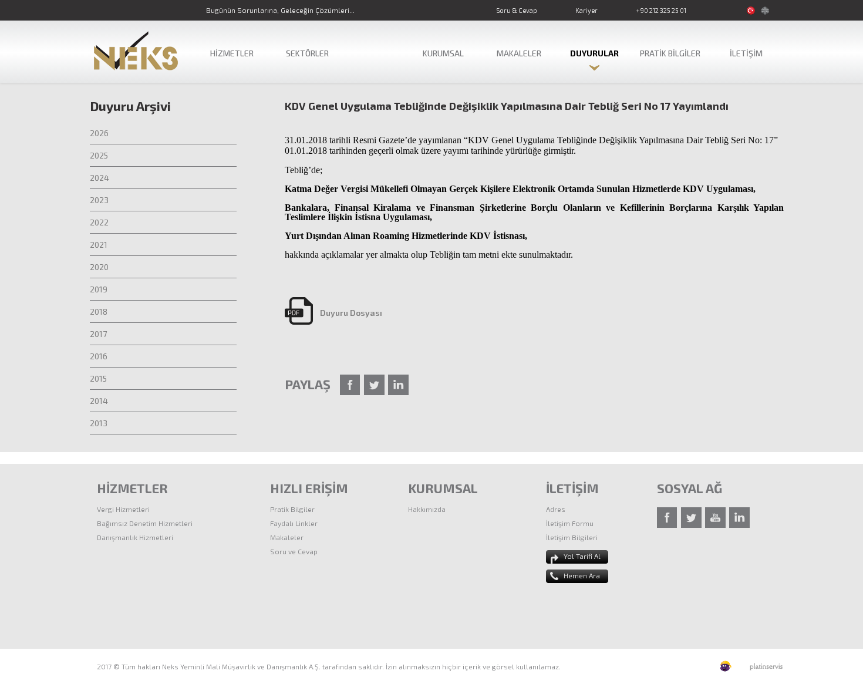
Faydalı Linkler (294, 523)
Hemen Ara (582, 575)
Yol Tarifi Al (582, 556)
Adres (555, 509)
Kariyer (586, 10)
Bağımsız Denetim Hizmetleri (145, 523)
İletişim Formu (570, 523)
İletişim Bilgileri (572, 537)
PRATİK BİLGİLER (670, 53)
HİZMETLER (232, 53)
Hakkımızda (427, 509)
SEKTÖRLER (307, 53)
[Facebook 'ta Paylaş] (350, 385)
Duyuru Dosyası (351, 313)
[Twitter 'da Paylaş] (374, 385)
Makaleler (287, 537)
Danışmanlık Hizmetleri (135, 537)
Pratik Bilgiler (292, 509)
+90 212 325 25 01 (661, 10)
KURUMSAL (443, 53)
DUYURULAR (594, 53)
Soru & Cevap (516, 10)
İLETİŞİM (746, 53)
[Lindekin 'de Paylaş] (398, 385)
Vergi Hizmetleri (123, 509)
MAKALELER (519, 53)
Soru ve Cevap (294, 551)
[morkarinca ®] (708, 666)
